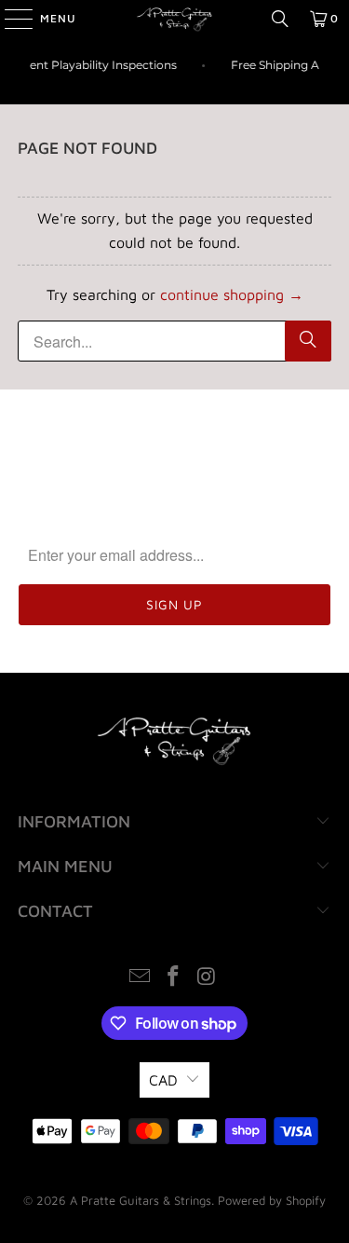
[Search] (280, 18)
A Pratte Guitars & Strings (140, 1200)
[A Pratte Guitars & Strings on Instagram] (207, 978)
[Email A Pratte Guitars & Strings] (140, 978)
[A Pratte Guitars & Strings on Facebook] (174, 978)
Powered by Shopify (272, 1200)
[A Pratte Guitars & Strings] (174, 18)
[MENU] (9, 18)
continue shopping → (231, 294)
